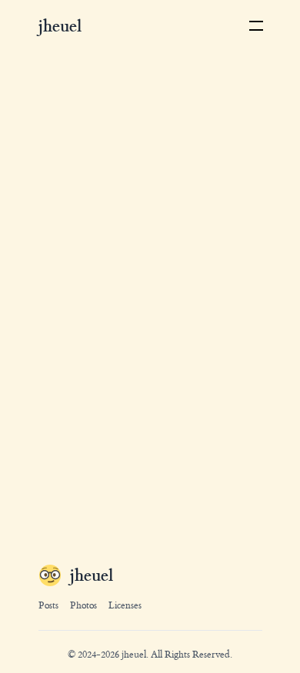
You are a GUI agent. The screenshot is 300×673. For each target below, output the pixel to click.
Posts (48, 605)
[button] (256, 26)
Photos (83, 605)
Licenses (125, 605)
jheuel (134, 654)
